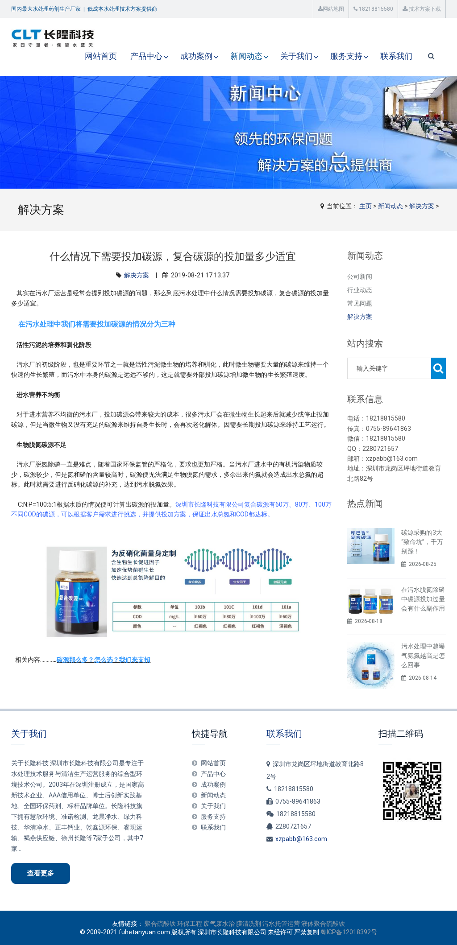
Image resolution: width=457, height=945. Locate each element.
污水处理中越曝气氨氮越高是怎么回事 (423, 656)
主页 (365, 206)
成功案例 (196, 56)
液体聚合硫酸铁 (323, 923)
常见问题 (359, 303)
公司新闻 (359, 276)
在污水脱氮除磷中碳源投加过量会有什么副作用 (423, 599)
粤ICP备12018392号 (348, 932)
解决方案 (421, 206)
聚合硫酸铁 (160, 923)
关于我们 (296, 56)
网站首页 (101, 56)
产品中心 (146, 56)
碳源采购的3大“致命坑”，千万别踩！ (422, 542)
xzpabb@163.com (301, 838)
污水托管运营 (281, 923)
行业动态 (359, 289)
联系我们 (396, 56)
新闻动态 (246, 56)
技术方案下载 (424, 9)
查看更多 (40, 873)
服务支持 (346, 56)
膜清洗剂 (248, 923)
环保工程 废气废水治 (206, 923)
